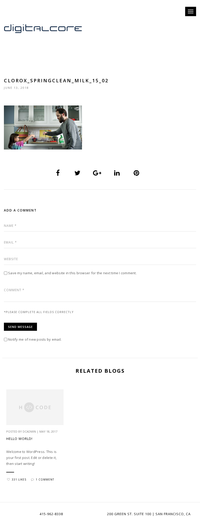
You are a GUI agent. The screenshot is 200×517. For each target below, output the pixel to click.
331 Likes (19, 479)
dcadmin (29, 431)
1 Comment (45, 479)
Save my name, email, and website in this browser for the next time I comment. (72, 273)
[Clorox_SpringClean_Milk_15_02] (58, 173)
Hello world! (19, 438)
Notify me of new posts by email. (34, 339)
